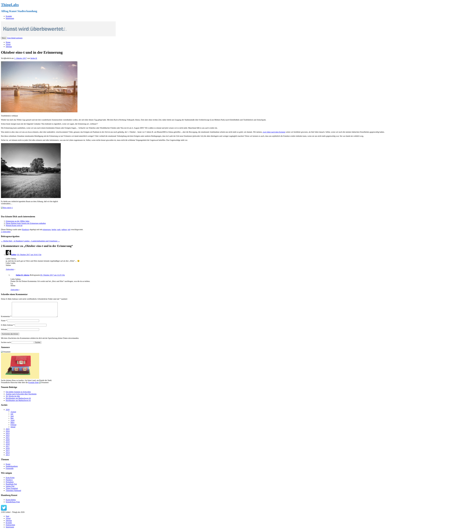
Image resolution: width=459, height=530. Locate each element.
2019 (8, 442)
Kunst (8, 464)
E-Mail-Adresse (7, 325)
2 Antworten (6, 232)
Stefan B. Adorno (22, 275)
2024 (8, 431)
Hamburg (25, 229)
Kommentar (6, 316)
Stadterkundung (12, 466)
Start (7, 516)
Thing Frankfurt (12, 488)
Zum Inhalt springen (14, 38)
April (12, 420)
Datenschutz (10, 525)
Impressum (10, 18)
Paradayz (9, 480)
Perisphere (10, 482)
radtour (64, 229)
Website (4, 329)
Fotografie (10, 468)
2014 (8, 453)
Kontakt (9, 16)
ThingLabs (10, 5)
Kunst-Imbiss (11, 500)
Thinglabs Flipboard (13, 490)
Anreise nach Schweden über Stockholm (21, 394)
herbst (54, 229)
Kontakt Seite (33, 382)
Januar (13, 427)
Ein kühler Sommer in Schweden (18, 392)
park (58, 229)
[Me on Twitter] (4, 510)
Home (8, 42)
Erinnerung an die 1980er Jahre (17, 221)
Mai (12, 418)
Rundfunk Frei (11, 484)
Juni (12, 416)
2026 (8, 410)
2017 (8, 446)
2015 (8, 450)
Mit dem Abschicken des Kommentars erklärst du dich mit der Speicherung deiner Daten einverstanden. (40, 338)
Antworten (10, 269)
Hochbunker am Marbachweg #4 (18, 398)
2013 (8, 455)
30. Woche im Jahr (13, 396)
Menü (4, 38)
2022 (8, 435)
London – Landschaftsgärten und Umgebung (41, 241)
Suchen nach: (6, 342)
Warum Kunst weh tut (14, 225)
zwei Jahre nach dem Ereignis (274, 132)
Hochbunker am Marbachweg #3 (18, 400)
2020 (8, 440)
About (8, 44)
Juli (12, 414)
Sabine (13, 255)
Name (4, 321)
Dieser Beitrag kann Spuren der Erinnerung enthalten (26, 223)
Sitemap (9, 47)
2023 (8, 433)
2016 (8, 448)
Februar (13, 425)
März (12, 422)
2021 (8, 438)
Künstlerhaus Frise (13, 502)
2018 (8, 444)
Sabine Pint (10, 486)
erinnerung (47, 229)
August (13, 412)
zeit (69, 229)
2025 (8, 429)
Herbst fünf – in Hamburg (12, 241)
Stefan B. (33, 58)
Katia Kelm (10, 478)
